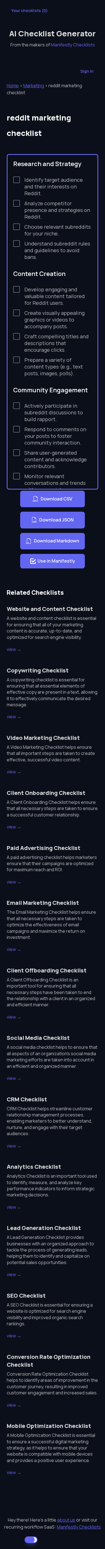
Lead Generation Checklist (44, 1228)
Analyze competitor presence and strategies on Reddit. (57, 210)
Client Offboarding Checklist (47, 970)
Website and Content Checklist (50, 609)
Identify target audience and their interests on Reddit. (53, 186)
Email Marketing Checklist (43, 902)
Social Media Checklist (38, 1038)
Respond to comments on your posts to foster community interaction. (55, 436)
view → (14, 649)
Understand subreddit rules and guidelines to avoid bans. (57, 250)
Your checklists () (29, 10)
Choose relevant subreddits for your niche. (57, 230)
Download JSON (56, 520)
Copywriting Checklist (38, 670)
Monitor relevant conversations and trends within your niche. (55, 483)
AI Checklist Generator (52, 33)
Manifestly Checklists (73, 45)
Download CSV (56, 499)
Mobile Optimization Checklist (49, 1426)
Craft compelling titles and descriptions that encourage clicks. (56, 343)
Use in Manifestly (56, 561)
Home (13, 85)
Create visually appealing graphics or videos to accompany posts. (54, 320)
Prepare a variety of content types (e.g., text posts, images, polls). (53, 366)
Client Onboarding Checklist (46, 793)
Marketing (33, 85)
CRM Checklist (27, 1099)
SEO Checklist (26, 1295)
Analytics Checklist (34, 1166)
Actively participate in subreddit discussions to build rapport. (53, 412)
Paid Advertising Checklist (43, 848)
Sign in (87, 71)
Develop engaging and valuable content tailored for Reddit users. (54, 296)
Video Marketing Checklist (43, 738)
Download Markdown (56, 541)
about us (66, 1520)
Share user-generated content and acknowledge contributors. (55, 459)
